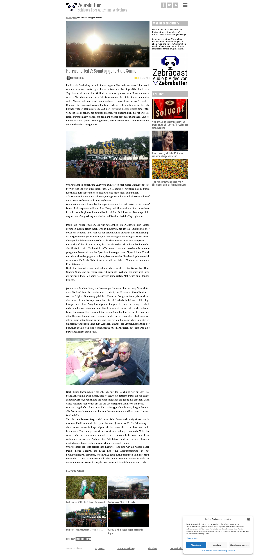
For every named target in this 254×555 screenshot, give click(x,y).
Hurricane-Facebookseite (124, 108)
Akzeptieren (196, 545)
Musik (75, 18)
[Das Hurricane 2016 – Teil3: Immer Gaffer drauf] (86, 498)
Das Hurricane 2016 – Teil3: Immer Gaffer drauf (85, 502)
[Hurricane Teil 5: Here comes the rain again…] (86, 526)
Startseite (69, 18)
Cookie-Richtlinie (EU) (179, 548)
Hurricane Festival (83, 539)
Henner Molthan (77, 78)
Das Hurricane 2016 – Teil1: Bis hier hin (124, 502)
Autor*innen (178, 46)
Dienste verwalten (192, 538)
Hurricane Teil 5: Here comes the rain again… (84, 529)
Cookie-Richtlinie (206, 551)
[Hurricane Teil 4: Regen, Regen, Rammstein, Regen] (128, 526)
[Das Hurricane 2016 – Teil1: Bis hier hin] (128, 498)
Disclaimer (152, 548)
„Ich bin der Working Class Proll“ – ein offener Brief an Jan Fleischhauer (169, 183)
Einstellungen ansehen (239, 545)
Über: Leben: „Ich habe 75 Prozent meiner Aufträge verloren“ (168, 155)
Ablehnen (217, 545)
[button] (248, 519)
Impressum (231, 551)
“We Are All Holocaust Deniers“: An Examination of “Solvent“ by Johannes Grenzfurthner (170, 124)
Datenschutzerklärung (220, 551)
